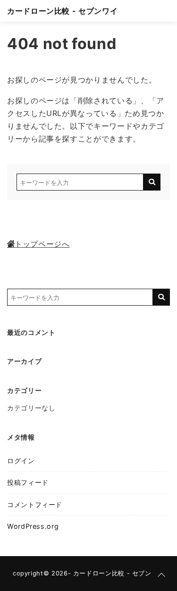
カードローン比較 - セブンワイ (62, 11)
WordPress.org (33, 526)
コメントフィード (34, 504)
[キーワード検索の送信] (151, 182)
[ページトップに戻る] (161, 575)
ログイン (21, 461)
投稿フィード (28, 482)
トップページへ (42, 244)
